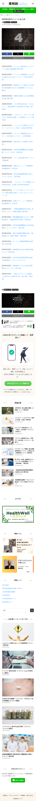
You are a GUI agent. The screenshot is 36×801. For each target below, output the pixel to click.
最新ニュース (7, 22)
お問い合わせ (29, 795)
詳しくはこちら (18, 11)
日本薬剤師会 (6, 595)
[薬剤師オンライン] (18, 3)
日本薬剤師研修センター (9, 598)
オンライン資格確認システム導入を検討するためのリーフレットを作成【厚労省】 (18, 77)
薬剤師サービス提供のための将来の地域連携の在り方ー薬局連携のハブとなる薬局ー (18, 87)
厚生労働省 (5, 585)
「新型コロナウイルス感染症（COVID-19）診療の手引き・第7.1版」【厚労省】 (17, 276)
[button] (7, 54)
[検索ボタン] (3, 3)
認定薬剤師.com (7, 602)
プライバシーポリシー (14, 795)
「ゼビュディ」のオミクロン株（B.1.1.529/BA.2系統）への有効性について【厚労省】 (18, 117)
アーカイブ (14, 22)
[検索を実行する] (32, 610)
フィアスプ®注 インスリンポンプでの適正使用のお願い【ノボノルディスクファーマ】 (18, 192)
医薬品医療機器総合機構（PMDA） (12, 588)
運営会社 (5, 795)
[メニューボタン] (33, 3)
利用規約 (23, 795)
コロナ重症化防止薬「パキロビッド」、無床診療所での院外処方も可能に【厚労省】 (18, 106)
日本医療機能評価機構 (8, 592)
